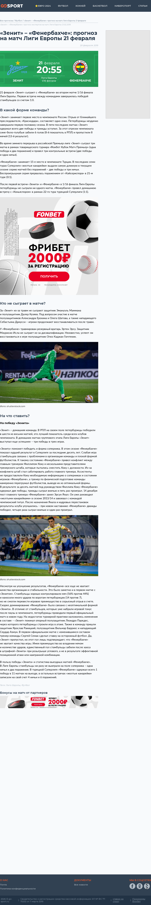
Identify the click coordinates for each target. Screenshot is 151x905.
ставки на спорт (118, 900)
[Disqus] (49, 748)
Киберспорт (123, 5)
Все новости (81, 884)
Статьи (142, 5)
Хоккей (80, 5)
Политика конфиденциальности (18, 888)
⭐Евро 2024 (43, 5)
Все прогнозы (6, 21)
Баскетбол (100, 5)
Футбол (63, 5)
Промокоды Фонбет (138, 900)
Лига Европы (13, 685)
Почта (3, 884)
